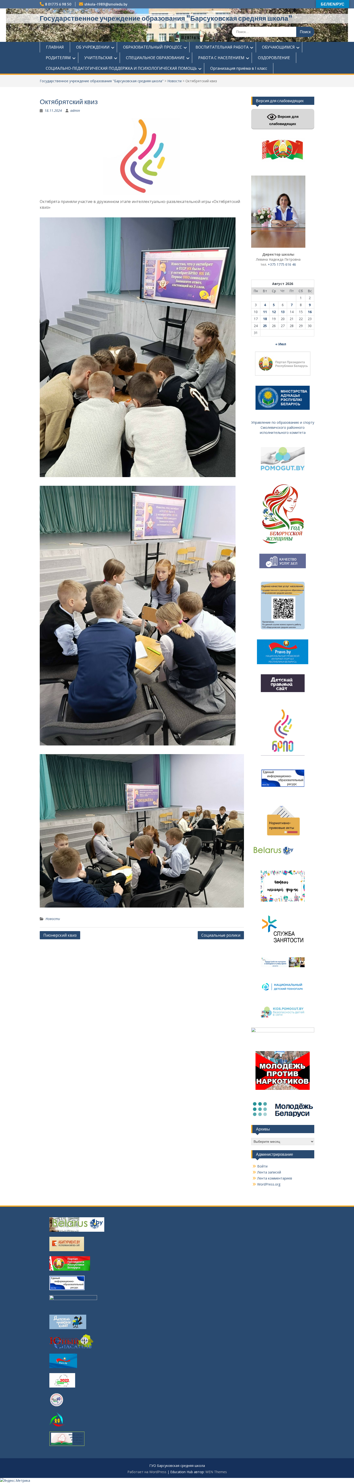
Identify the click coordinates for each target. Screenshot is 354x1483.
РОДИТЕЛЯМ (58, 57)
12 (274, 311)
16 (310, 311)
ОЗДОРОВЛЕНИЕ (274, 57)
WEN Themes (216, 1472)
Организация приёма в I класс (238, 68)
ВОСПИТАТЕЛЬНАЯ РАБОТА (222, 47)
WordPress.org (268, 1184)
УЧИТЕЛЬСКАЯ (98, 57)
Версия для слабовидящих (284, 120)
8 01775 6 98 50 (58, 4)
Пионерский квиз (60, 935)
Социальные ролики (220, 935)
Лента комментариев (274, 1178)
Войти (262, 1166)
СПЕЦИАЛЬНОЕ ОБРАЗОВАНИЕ (155, 57)
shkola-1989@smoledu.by (105, 4)
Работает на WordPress (146, 1472)
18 (265, 318)
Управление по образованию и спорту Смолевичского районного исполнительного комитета (282, 427)
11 (265, 311)
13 (283, 311)
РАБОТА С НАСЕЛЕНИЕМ (221, 57)
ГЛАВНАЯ (55, 47)
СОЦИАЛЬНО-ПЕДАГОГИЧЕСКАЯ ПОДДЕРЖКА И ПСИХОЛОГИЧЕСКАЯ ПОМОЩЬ (121, 68)
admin (75, 110)
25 (265, 325)
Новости (174, 81)
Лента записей (269, 1172)
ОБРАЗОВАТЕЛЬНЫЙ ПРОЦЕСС (152, 47)
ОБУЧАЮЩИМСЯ (278, 47)
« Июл (280, 344)
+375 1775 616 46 (282, 264)
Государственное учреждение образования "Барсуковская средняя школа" (166, 18)
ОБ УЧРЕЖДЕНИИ (93, 47)
